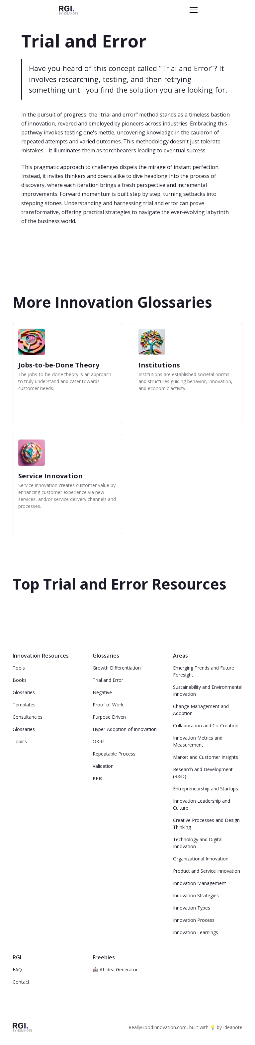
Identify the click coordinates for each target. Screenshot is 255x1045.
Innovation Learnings (195, 932)
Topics (20, 741)
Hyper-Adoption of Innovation (125, 729)
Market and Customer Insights (205, 757)
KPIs (97, 778)
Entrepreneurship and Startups (205, 788)
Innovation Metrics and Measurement (197, 741)
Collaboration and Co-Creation (205, 725)
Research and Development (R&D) (203, 772)
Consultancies (27, 717)
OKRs (99, 741)
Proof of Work (108, 704)
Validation (103, 766)
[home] (68, 9)
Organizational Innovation (200, 858)
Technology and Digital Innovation (197, 842)
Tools (19, 668)
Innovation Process (193, 920)
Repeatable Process (114, 754)
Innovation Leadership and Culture (201, 804)
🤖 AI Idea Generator (115, 969)
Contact (21, 982)
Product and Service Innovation (206, 871)
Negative (102, 692)
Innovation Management (199, 883)
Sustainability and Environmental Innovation (207, 690)
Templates (24, 704)
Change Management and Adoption (201, 709)
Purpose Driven (109, 717)
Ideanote (232, 1027)
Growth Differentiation (117, 668)
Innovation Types (191, 908)
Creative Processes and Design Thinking (206, 823)
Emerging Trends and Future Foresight (203, 671)
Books (20, 680)
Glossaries (24, 692)
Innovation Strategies (196, 895)
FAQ (17, 969)
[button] (192, 10)
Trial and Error (108, 680)
